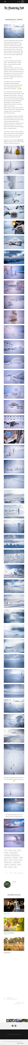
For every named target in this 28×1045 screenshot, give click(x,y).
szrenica (6, 864)
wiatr (19, 864)
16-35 (5, 850)
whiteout (13, 864)
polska (16, 859)
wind (5, 867)
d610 (15, 850)
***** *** (7, 913)
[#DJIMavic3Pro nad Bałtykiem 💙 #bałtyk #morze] (1, 1020)
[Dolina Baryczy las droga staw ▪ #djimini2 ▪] (23, 1020)
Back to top (20, 1043)
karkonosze (7, 857)
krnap (21, 857)
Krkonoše (15, 857)
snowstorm (17, 862)
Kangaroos (7, 952)
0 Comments (20, 873)
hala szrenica (13, 852)
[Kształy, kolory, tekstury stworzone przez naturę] (26, 1020)
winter (10, 867)
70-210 (10, 850)
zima (15, 867)
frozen (6, 852)
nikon (10, 859)
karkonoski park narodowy (11, 855)
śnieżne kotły (8, 862)
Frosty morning (9, 933)
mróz (5, 859)
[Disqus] (14, 979)
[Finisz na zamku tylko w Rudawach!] (7, 1020)
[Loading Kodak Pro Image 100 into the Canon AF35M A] (10, 1020)
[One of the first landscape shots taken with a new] (17, 1020)
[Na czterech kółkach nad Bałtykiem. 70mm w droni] (4, 1020)
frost (19, 850)
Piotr (14, 881)
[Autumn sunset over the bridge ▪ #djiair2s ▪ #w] (20, 1020)
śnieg (20, 859)
